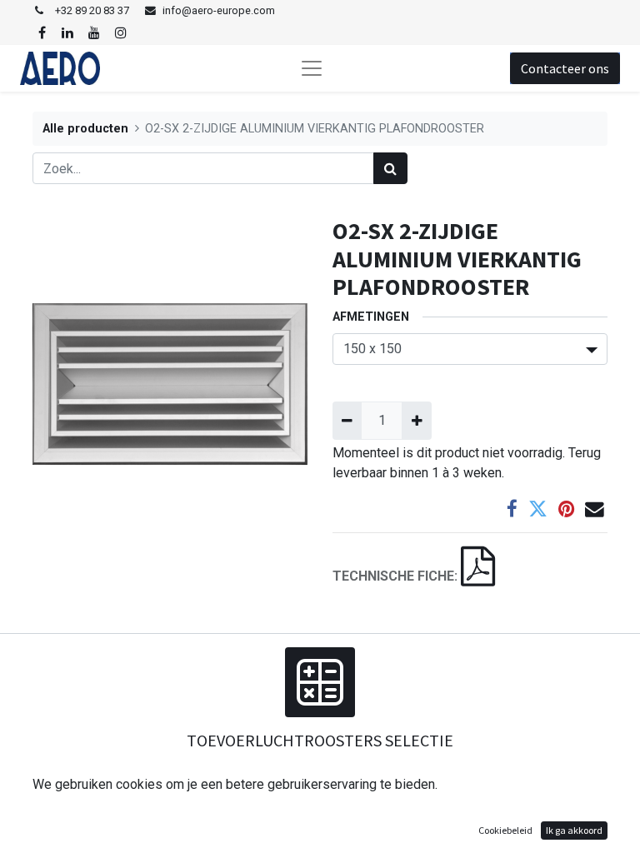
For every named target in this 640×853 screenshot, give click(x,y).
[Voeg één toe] (416, 421)
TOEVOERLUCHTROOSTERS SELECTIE (320, 740)
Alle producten (85, 129)
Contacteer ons (565, 68)
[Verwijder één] (347, 421)
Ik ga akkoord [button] (574, 830)
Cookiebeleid (505, 830)
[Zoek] (390, 168)
